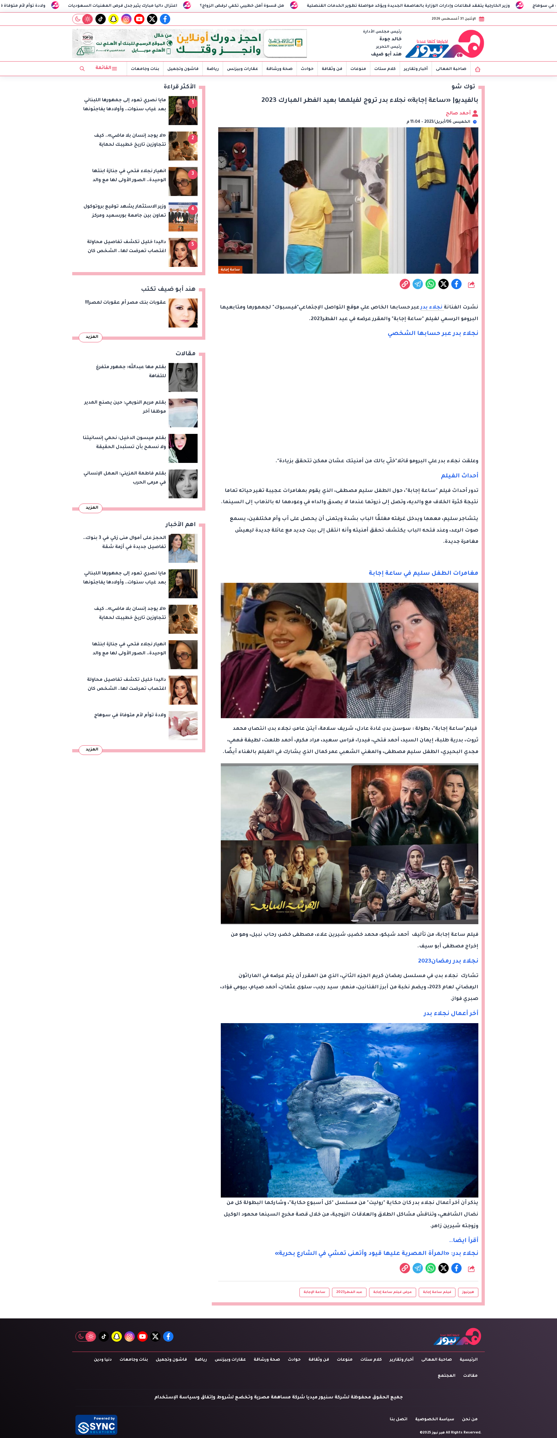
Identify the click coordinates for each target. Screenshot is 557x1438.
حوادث (307, 69)
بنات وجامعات (145, 69)
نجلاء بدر (432, 307)
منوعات (358, 69)
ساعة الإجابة (314, 1292)
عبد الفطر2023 (349, 1292)
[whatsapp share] (430, 284)
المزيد (92, 337)
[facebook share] (456, 284)
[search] (82, 68)
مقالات (470, 1376)
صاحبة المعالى (451, 69)
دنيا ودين (103, 1360)
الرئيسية (469, 1360)
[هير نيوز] (445, 43)
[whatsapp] (405, 284)
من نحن (470, 1419)
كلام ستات (385, 69)
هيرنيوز (468, 1292)
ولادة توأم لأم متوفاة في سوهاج (122, 6)
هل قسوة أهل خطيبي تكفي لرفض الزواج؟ (350, 6)
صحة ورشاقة (279, 69)
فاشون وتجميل (183, 69)
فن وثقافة (332, 69)
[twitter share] (443, 284)
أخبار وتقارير (416, 69)
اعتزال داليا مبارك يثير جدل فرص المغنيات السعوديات (231, 6)
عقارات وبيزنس (242, 69)
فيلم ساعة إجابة (437, 1292)
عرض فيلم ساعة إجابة (392, 1292)
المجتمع (446, 1376)
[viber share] (418, 284)
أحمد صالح (459, 113)
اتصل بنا (398, 1419)
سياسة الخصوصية (434, 1419)
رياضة (213, 69)
